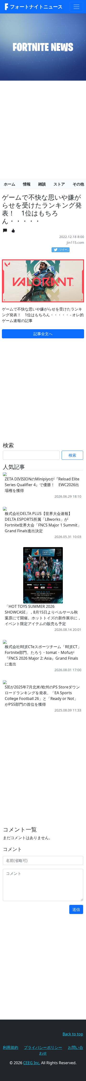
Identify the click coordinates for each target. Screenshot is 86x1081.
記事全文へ (43, 333)
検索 (72, 455)
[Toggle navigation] (76, 7)
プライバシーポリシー (43, 1047)
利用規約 (10, 1047)
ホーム (9, 184)
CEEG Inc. (31, 1062)
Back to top (73, 1034)
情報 (27, 184)
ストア (59, 184)
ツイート (64, 249)
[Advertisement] (43, 127)
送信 (76, 909)
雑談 (42, 184)
